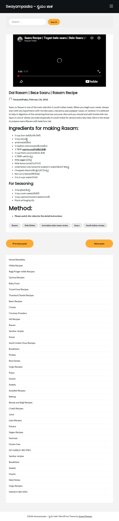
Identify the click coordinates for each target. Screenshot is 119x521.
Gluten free (14, 444)
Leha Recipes (15, 420)
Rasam (15, 225)
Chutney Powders (18, 313)
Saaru (77, 225)
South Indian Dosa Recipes (22, 342)
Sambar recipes (16, 331)
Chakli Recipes (16, 408)
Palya (11, 372)
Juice (11, 414)
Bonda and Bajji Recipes (21, 402)
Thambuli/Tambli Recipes (21, 295)
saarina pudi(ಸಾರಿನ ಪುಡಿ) (34, 149)
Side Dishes (30, 225)
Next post (99, 243)
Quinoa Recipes (17, 277)
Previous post (20, 243)
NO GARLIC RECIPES (20, 450)
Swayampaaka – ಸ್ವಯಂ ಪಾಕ (29, 6)
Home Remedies (17, 259)
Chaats (12, 307)
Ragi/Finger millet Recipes (22, 271)
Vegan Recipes (16, 432)
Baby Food (14, 283)
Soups (12, 337)
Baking (12, 396)
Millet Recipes (16, 265)
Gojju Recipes (15, 366)
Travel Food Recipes (19, 289)
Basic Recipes (15, 301)
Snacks (12, 378)
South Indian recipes (95, 225)
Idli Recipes (14, 319)
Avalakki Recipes (17, 390)
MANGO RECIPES (18, 491)
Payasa (12, 426)
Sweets (12, 384)
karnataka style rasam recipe (55, 225)
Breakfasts (14, 348)
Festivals (13, 438)
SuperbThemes (85, 516)
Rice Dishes (14, 360)
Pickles (12, 354)
